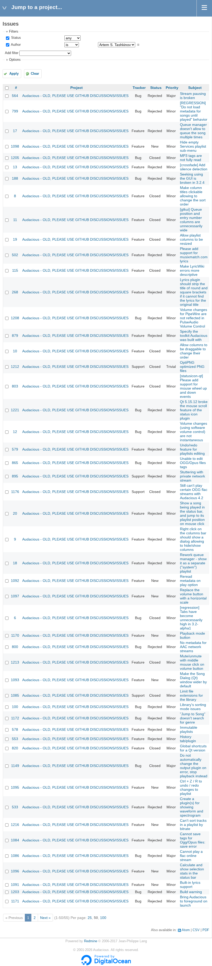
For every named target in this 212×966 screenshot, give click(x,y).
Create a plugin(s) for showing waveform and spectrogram (191, 807)
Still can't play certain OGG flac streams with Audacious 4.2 (193, 491)
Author (15, 45)
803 (15, 386)
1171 (15, 901)
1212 (15, 366)
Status (15, 38)
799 (15, 111)
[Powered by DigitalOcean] (106, 964)
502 (15, 255)
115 (15, 270)
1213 (15, 662)
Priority (172, 88)
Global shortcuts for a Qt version (193, 748)
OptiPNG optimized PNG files (192, 366)
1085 (15, 695)
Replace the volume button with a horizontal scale (193, 596)
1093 (15, 680)
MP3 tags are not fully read (191, 158)
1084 (15, 840)
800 (15, 647)
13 (15, 167)
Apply (14, 73)
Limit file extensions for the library (191, 695)
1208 (15, 318)
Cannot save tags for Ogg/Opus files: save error (192, 840)
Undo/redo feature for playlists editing (192, 449)
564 (15, 96)
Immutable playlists (188, 729)
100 (15, 707)
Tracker (139, 88)
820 (15, 748)
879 (15, 335)
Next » (45, 918)
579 (15, 449)
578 (15, 729)
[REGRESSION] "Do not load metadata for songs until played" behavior (193, 111)
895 (15, 476)
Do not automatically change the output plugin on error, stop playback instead (193, 765)
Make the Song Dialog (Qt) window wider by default (193, 680)
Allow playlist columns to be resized (191, 239)
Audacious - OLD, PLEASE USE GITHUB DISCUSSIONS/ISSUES (75, 96)
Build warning (191, 892)
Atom (186, 930)
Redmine (90, 941)
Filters (13, 31)
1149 (15, 766)
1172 (15, 718)
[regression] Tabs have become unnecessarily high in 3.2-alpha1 (191, 617)
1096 (15, 871)
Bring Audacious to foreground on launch (193, 901)
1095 (15, 787)
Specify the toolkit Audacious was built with (193, 335)
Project (76, 88)
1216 (15, 825)
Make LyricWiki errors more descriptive (192, 270)
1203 (15, 892)
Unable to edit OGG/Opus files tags (193, 463)
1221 (15, 410)
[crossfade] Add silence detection (193, 167)
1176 (15, 492)
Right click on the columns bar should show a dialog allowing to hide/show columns (193, 539)
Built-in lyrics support (190, 884)
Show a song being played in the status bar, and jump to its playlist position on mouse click (192, 513)
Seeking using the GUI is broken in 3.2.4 (192, 178)
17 (15, 131)
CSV (196, 930)
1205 (15, 158)
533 (15, 807)
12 (15, 432)
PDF (205, 930)
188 (15, 178)
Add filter (11, 53)
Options (15, 60)
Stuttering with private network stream (192, 476)
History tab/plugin (188, 739)
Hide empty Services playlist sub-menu (193, 146)
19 (15, 239)
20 (15, 513)
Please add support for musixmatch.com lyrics (194, 255)
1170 (15, 635)
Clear (35, 73)
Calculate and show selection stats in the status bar (192, 871)
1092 (15, 581)
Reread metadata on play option (190, 580)
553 (15, 739)
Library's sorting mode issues (193, 707)
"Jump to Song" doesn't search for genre (192, 718)
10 (15, 351)
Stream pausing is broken (193, 96)
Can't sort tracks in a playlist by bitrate (193, 824)
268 (15, 292)
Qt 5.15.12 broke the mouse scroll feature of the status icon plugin (194, 410)
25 (90, 918)
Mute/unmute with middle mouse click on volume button (192, 662)
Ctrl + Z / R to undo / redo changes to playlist (191, 787)
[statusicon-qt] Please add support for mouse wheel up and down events (193, 386)
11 (15, 220)
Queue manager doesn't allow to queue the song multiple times (193, 131)
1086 (15, 856)
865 (15, 463)
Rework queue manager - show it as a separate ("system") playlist (193, 563)
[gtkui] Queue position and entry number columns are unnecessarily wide (191, 219)
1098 (15, 146)
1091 (15, 885)
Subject (195, 88)
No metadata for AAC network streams (193, 647)
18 (15, 563)
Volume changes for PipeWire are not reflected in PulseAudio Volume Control (193, 318)
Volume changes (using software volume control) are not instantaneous (193, 431)
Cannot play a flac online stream (191, 855)
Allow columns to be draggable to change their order (193, 351)
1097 (15, 596)
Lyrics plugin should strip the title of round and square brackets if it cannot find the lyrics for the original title (194, 292)
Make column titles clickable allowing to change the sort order (193, 196)
